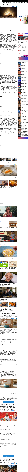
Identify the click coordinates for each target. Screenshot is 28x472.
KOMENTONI (9, 401)
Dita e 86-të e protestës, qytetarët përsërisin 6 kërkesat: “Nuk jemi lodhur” (23, 51)
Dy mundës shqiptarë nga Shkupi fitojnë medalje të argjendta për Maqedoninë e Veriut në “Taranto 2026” (8, 407)
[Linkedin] (16, 318)
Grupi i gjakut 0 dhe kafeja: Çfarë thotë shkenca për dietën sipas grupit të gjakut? (23, 44)
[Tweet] (13, 318)
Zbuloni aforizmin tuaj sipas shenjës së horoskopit (14, 4)
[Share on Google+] (14, 318)
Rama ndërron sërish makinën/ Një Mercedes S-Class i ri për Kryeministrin (22, 54)
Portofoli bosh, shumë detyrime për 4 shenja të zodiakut (2, 162)
